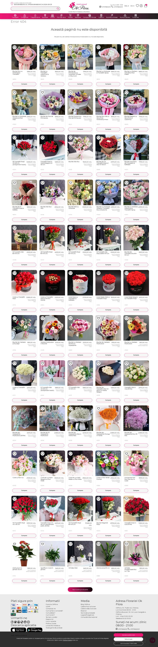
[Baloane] (78, 15)
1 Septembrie (35, 17)
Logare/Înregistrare (87, 615)
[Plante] (70, 15)
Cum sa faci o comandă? (54, 611)
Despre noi (49, 619)
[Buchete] (45, 15)
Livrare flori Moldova (53, 625)
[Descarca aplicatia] (18, 630)
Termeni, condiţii (51, 617)
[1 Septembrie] (35, 15)
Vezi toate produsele (80, 589)
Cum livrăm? (50, 615)
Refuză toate (128, 639)
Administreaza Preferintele (128, 643)
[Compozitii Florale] (89, 15)
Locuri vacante (51, 621)
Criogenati (24, 17)
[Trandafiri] (15, 15)
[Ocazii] (52, 15)
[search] (58, 8)
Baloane (78, 17)
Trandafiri (15, 17)
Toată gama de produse (54, 628)
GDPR (48, 606)
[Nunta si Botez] (125, 15)
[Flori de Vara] (61, 15)
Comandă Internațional (89, 617)
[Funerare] (135, 15)
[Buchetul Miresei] (112, 15)
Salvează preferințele (128, 635)
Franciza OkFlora (52, 604)
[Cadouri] (101, 15)
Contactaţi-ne (51, 609)
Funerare (135, 17)
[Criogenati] (24, 15)
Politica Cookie (67, 640)
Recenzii (84, 611)
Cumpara (24, 84)
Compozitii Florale (89, 17)
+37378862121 (106, 7)
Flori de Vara (61, 17)
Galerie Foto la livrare (88, 606)
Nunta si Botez (125, 17)
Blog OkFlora (85, 604)
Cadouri (101, 17)
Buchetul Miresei (112, 17)
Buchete (45, 17)
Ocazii (52, 17)
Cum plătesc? (50, 613)
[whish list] (138, 6)
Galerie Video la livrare (88, 609)
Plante (70, 17)
